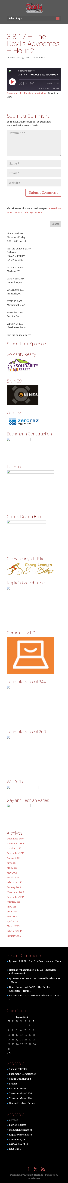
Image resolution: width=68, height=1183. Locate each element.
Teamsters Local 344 (20, 1098)
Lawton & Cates (17, 1124)
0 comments (38, 57)
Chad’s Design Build (20, 1078)
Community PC (17, 1139)
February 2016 (14, 882)
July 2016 (11, 863)
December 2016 (15, 838)
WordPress (34, 1178)
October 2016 (14, 848)
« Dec (10, 1053)
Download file (14, 93)
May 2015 (12, 916)
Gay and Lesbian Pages (21, 1103)
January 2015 (14, 935)
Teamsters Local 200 (20, 1093)
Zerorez (13, 1120)
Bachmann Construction (22, 1073)
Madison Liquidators (20, 1129)
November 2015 (15, 892)
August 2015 (13, 901)
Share (56, 88)
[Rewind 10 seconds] (20, 83)
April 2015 (12, 921)
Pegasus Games (17, 1088)
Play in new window (35, 93)
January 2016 (14, 887)
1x (26, 83)
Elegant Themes (33, 1174)
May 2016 (12, 872)
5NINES (13, 1083)
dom (12, 57)
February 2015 (14, 931)
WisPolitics (15, 1149)
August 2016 (13, 858)
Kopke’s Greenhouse (20, 1134)
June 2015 (12, 911)
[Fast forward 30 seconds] (32, 83)
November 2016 (15, 843)
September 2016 (15, 853)
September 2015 (16, 897)
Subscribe (44, 88)
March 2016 (13, 877)
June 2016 (12, 867)
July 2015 (11, 906)
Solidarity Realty (18, 1069)
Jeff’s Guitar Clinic (19, 1144)
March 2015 (13, 926)
